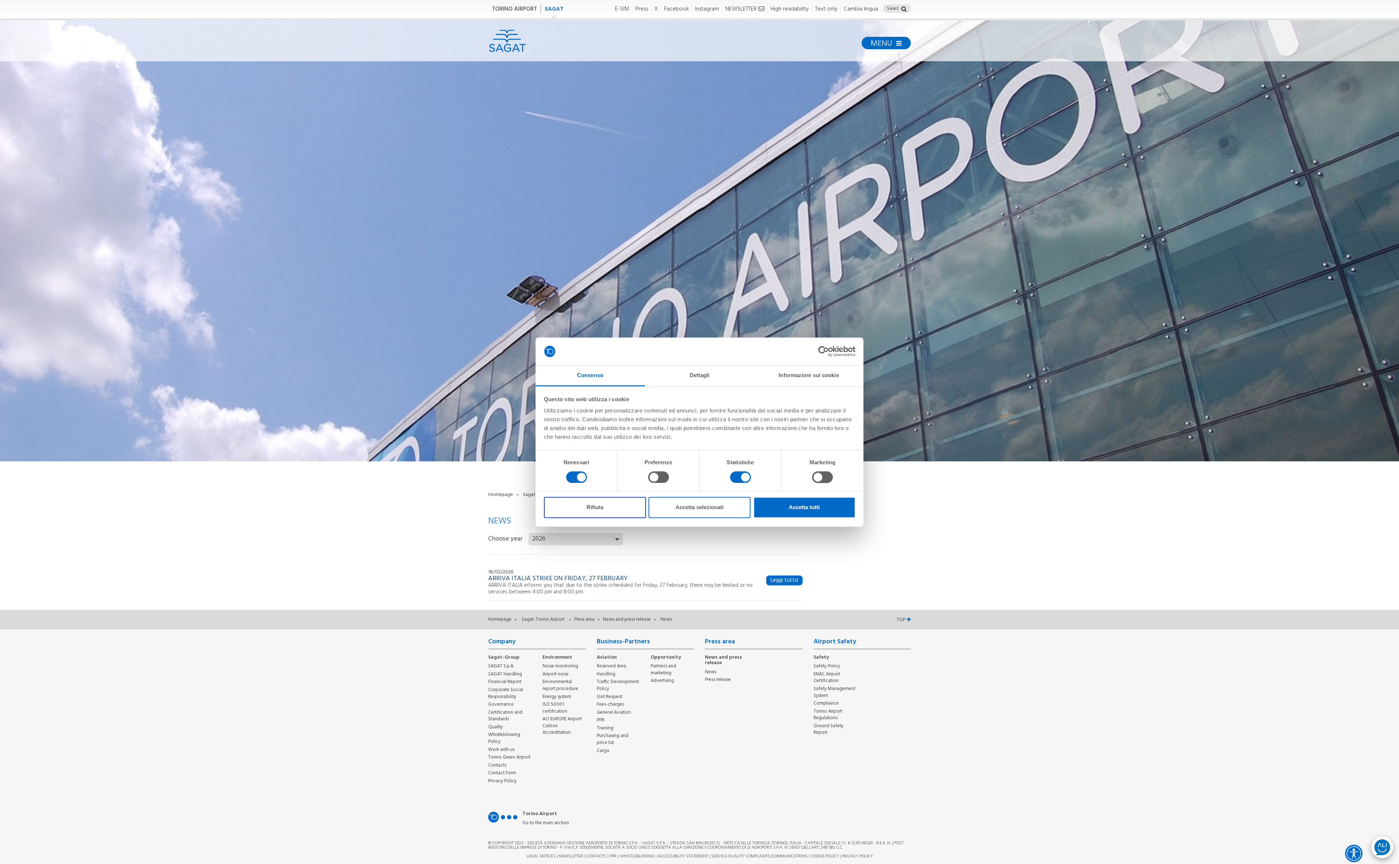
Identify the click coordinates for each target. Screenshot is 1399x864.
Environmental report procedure (560, 685)
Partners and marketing (663, 669)
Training (605, 728)
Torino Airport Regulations (828, 715)
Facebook (676, 9)
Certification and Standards (505, 716)
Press (641, 9)
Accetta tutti (804, 507)
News (710, 672)
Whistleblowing (637, 856)
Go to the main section (545, 823)
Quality (495, 727)
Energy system (556, 697)
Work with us (501, 749)
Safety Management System (834, 692)
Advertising (662, 681)
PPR (600, 720)
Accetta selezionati (699, 507)
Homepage (501, 495)
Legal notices (541, 856)
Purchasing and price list (612, 739)
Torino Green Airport (509, 757)
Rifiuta (595, 507)
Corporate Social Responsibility (505, 693)
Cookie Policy (825, 856)
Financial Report (504, 682)
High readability (790, 9)
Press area (585, 619)
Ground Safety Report (828, 729)
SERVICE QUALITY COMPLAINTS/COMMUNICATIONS (759, 856)
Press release (718, 679)
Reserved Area (611, 666)
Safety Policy (827, 666)
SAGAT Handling (505, 674)
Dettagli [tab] (700, 375)
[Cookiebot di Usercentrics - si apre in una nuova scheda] (823, 351)
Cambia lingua (861, 9)
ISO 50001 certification (554, 708)
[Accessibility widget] (1354, 853)
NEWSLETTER (741, 9)
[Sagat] (507, 40)
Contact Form (502, 773)
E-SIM (622, 9)
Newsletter (571, 856)
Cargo (603, 751)
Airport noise (555, 674)
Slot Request (609, 697)
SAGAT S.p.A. (501, 666)
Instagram (707, 9)
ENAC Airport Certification (827, 677)
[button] (904, 9)
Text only (826, 9)
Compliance (826, 703)
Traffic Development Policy (618, 685)
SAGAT (554, 9)
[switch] (658, 477)
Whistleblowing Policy (504, 738)
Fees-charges (610, 704)
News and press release (627, 619)
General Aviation (614, 712)
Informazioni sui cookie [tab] (809, 375)
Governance (501, 704)
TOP (901, 620)
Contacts (497, 765)
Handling (606, 674)
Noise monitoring (560, 666)
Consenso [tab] (590, 375)
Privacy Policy (502, 781)
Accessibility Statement (683, 856)
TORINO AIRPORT (514, 9)
